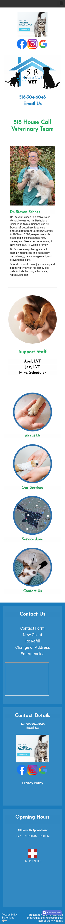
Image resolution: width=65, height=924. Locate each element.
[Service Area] (32, 515)
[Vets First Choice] (32, 24)
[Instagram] (33, 43)
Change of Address (32, 647)
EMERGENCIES (32, 861)
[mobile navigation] (59, 4)
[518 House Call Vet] (32, 72)
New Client (32, 634)
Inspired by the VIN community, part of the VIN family (45, 919)
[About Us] (32, 411)
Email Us (32, 104)
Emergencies (32, 653)
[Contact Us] (32, 566)
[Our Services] (32, 463)
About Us (32, 436)
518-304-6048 (32, 97)
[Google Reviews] (43, 43)
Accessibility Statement (9, 916)
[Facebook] (22, 43)
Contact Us (32, 591)
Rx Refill (32, 641)
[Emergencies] (33, 853)
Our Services (32, 488)
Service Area (32, 539)
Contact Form (32, 628)
